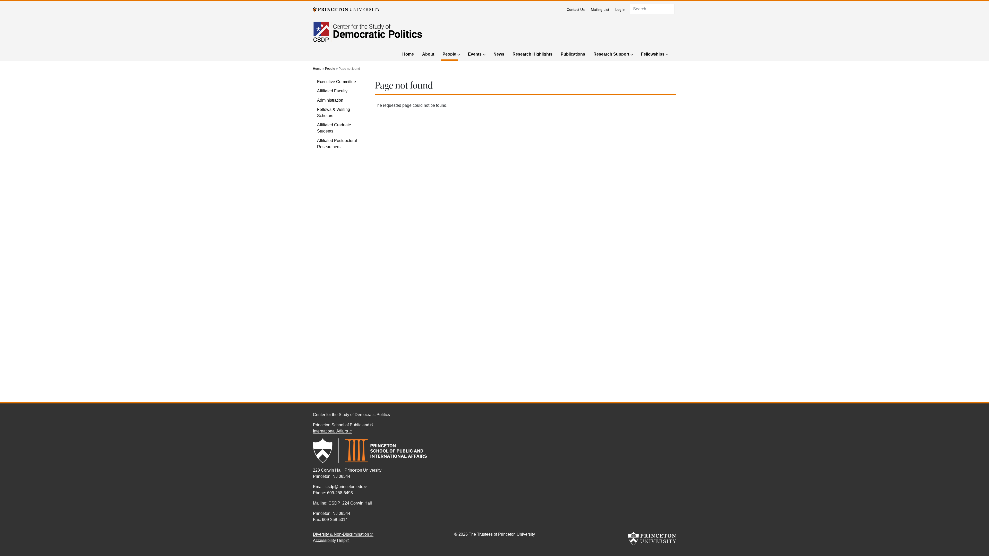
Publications (573, 54)
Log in (620, 10)
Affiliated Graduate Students (334, 128)
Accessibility (329, 540)
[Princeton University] (346, 9)
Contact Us (576, 10)
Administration (330, 100)
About (428, 54)
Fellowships (652, 54)
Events (475, 54)
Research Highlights (532, 54)
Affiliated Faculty (332, 91)
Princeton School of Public (341, 425)
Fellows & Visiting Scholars (333, 112)
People (450, 54)
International (330, 431)
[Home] (367, 35)
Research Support (611, 54)
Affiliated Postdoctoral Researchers (337, 143)
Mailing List (600, 10)
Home (408, 54)
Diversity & (341, 534)
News (498, 54)
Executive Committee (336, 82)
